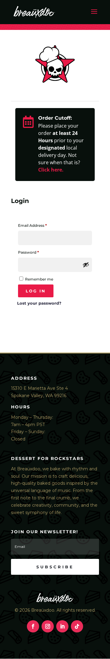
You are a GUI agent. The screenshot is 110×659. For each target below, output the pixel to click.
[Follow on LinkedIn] (62, 626)
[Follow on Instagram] (48, 626)
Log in (36, 290)
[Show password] (85, 264)
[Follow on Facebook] (33, 626)
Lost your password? (39, 303)
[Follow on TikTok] (77, 626)
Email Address (40, 225)
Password (36, 252)
